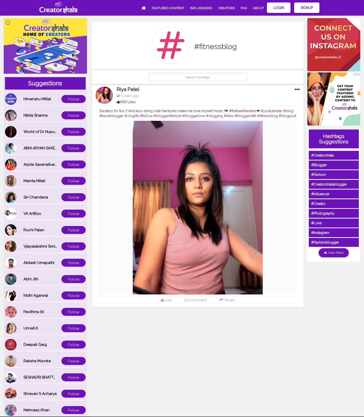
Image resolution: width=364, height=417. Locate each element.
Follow (73, 99)
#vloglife (132, 116)
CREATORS (226, 8)
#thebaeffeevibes (243, 111)
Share (229, 300)
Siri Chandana (36, 197)
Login (278, 8)
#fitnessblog (268, 116)
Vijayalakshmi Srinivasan (45, 246)
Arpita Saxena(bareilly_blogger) (51, 164)
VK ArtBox (32, 213)
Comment (197, 300)
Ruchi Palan (34, 230)
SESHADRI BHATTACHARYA (47, 377)
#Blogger (319, 165)
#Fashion (318, 175)
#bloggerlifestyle (168, 116)
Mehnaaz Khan (37, 410)
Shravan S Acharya (40, 393)
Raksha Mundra (37, 361)
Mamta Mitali (34, 181)
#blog (288, 111)
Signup (307, 8)
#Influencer (320, 194)
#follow (146, 116)
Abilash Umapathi (39, 262)
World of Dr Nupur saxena (47, 131)
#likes (229, 116)
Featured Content (168, 8)
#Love (316, 223)
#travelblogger (111, 116)
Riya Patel (128, 89)
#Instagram (320, 233)
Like (168, 300)
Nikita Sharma (36, 115)
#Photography (323, 213)
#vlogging (214, 116)
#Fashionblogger (325, 242)
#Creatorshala (322, 155)
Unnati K (31, 328)
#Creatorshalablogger (329, 184)
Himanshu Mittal (37, 99)
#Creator (318, 204)
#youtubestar (271, 111)
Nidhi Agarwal (36, 295)
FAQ (244, 8)
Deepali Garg (35, 344)
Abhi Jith (31, 279)
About (258, 8)
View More (335, 253)
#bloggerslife (245, 116)
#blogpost (287, 116)
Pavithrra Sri (34, 312)
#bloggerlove (193, 116)
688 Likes (128, 102)
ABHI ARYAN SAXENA (42, 148)
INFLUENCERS (201, 8)
